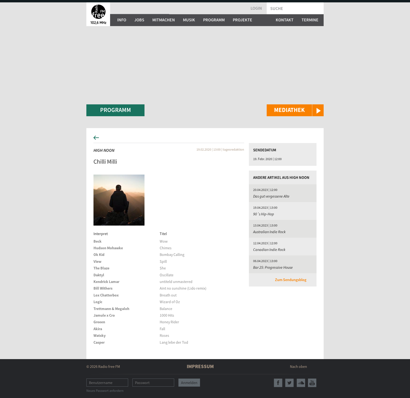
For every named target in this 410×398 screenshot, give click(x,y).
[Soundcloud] (301, 383)
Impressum (200, 366)
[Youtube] (312, 383)
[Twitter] (289, 383)
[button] (295, 110)
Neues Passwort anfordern (105, 391)
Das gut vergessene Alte (271, 196)
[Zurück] (205, 139)
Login (256, 8)
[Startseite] (98, 14)
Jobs (139, 20)
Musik (189, 20)
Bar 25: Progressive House (273, 267)
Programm (214, 20)
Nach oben (298, 366)
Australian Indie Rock (269, 231)
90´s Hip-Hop (263, 214)
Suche (276, 8)
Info (121, 20)
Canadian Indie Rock (269, 249)
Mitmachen (163, 20)
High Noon (103, 150)
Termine (310, 20)
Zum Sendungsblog (290, 279)
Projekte (242, 20)
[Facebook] (278, 383)
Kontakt (285, 20)
